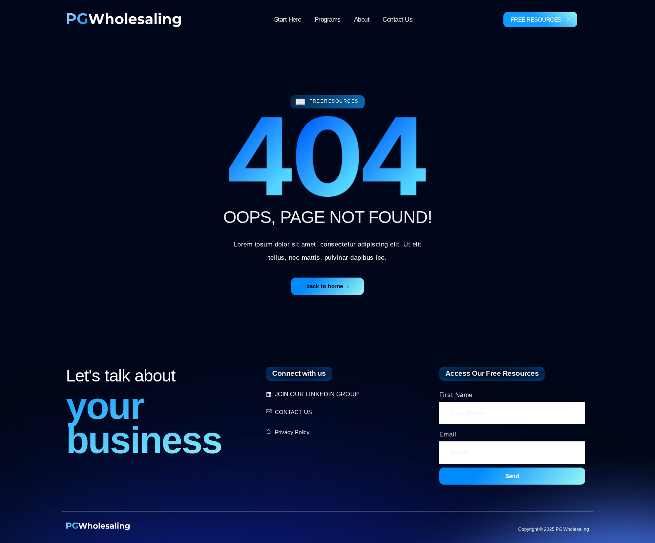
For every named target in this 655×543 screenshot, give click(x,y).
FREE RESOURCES (536, 19)
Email (447, 434)
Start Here (287, 19)
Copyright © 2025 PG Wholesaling (553, 529)
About (362, 19)
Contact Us (397, 19)
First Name (456, 395)
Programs (328, 19)
